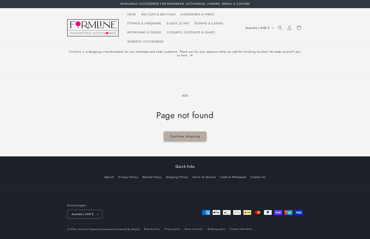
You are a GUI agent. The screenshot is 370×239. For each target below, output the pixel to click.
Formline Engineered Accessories (97, 229)
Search (109, 177)
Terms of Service (204, 177)
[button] (280, 28)
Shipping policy (216, 229)
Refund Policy (151, 177)
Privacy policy (172, 229)
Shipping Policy (177, 177)
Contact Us (258, 177)
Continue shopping (185, 136)
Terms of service (194, 229)
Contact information (241, 229)
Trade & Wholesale (233, 177)
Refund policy (152, 229)
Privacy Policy (128, 177)
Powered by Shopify (128, 229)
